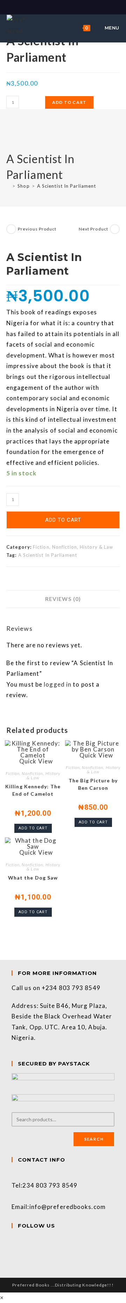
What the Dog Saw (33, 878)
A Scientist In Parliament (66, 186)
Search (94, 1139)
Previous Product (37, 229)
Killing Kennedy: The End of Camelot (33, 790)
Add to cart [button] (33, 828)
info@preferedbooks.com (67, 1206)
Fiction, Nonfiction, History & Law (73, 547)
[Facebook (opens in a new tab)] (60, 7)
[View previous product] (11, 229)
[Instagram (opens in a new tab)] (67, 7)
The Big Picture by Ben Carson (93, 784)
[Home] (8, 186)
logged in (57, 684)
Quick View (35, 761)
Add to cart (69, 102)
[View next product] (115, 229)
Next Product (93, 229)
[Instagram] (14, 1251)
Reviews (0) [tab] (63, 599)
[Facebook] (14, 1240)
